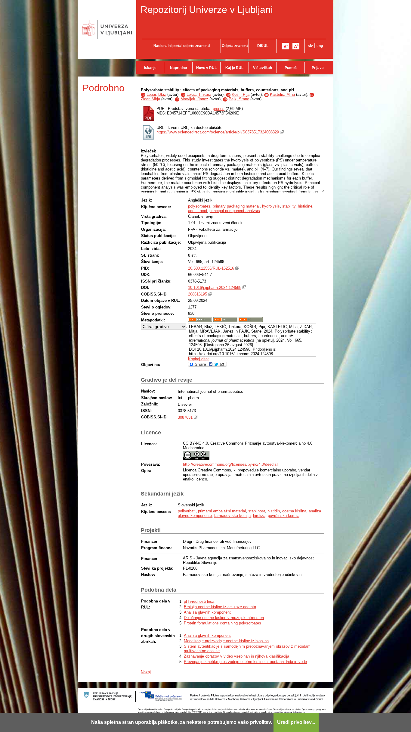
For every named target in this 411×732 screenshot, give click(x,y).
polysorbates (199, 206)
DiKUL (262, 46)
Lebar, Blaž (156, 94)
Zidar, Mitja (150, 99)
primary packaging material (236, 206)
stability (288, 206)
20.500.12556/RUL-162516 (211, 268)
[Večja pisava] (295, 46)
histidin (273, 511)
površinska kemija (283, 515)
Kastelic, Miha (282, 94)
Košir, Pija (240, 94)
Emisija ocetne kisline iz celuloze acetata (220, 607)
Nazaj (146, 672)
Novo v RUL (206, 68)
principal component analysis (234, 210)
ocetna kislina (294, 511)
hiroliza (259, 515)
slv (310, 46)
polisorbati (187, 511)
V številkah (262, 68)
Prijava (318, 68)
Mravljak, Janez (194, 99)
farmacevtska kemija (232, 515)
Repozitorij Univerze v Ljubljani (207, 9)
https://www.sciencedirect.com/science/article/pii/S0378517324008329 (217, 132)
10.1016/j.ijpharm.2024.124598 (214, 287)
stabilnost (256, 511)
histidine (305, 206)
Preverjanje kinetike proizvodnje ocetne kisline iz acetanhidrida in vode (245, 661)
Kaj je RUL (234, 68)
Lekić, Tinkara (199, 94)
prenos (218, 108)
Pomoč (291, 68)
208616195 (197, 294)
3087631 (185, 417)
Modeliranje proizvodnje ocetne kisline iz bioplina (226, 641)
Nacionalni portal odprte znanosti (181, 46)
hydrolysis (271, 206)
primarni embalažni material (222, 511)
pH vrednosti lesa (199, 601)
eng (320, 46)
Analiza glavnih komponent (207, 612)
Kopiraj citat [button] (198, 359)
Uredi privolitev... (296, 722)
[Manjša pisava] (285, 46)
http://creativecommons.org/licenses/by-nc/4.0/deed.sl (230, 464)
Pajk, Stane (239, 99)
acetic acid (197, 210)
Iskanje (150, 68)
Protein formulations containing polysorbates (222, 623)
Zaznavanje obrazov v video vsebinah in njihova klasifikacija (236, 656)
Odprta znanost (235, 46)
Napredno (178, 68)
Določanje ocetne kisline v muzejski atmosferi (224, 617)
